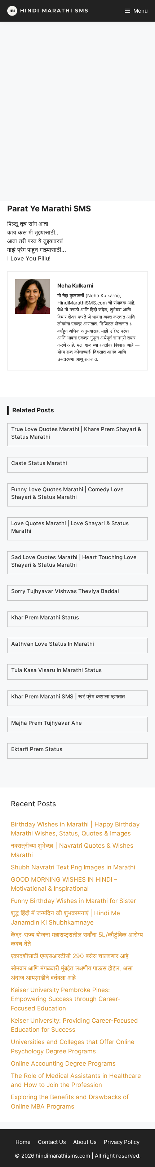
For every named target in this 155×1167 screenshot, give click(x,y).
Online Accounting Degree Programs (63, 1063)
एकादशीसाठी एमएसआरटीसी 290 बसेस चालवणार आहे (69, 956)
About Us (85, 1142)
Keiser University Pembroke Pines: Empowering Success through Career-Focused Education (65, 999)
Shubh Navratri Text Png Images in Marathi (73, 867)
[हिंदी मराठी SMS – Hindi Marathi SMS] (46, 11)
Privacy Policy (122, 1142)
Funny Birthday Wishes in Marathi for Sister (73, 900)
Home (23, 1142)
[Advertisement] (77, 111)
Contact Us (52, 1142)
